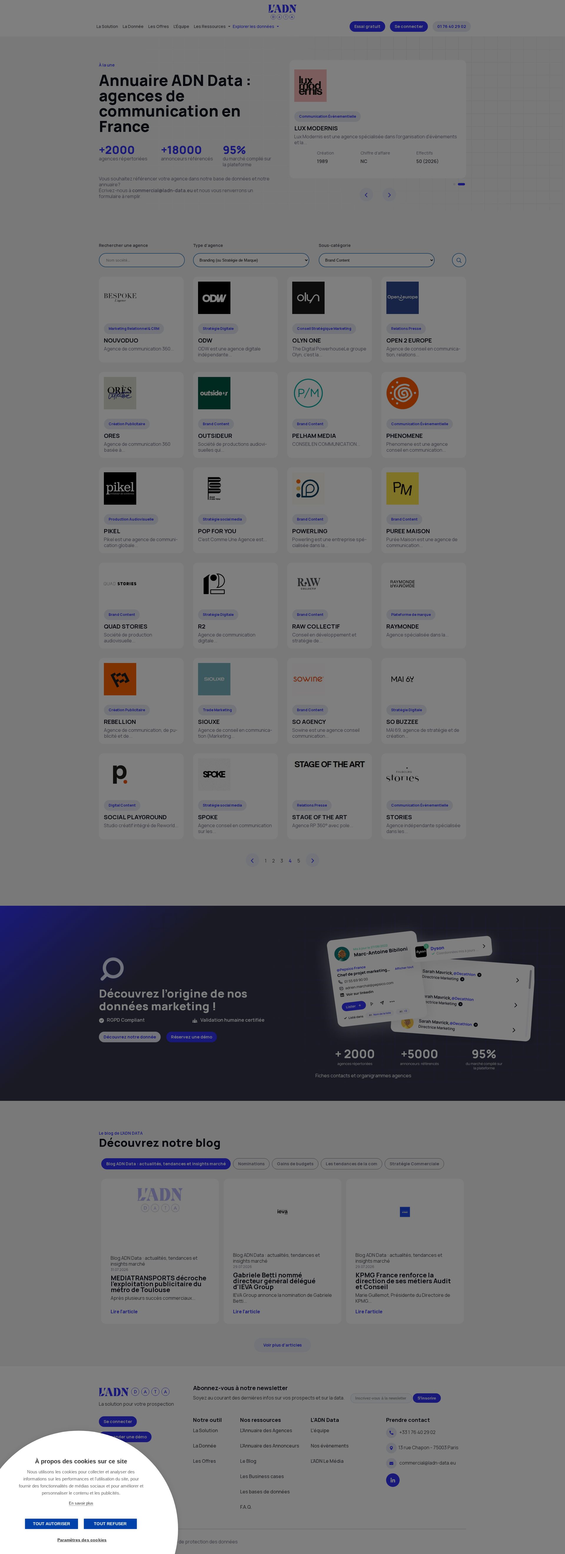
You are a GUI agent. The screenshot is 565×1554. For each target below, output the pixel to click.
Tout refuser (110, 1524)
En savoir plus (81, 1503)
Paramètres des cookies (82, 1540)
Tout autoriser (51, 1524)
